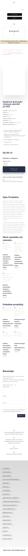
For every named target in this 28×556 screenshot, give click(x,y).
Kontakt (6, 483)
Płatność (6, 490)
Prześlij (21, 415)
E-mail (5, 403)
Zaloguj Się (14, 14)
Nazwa (5, 396)
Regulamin (6, 472)
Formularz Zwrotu (9, 505)
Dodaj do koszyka (14, 169)
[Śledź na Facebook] (1, 3)
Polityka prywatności (11, 479)
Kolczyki (6, 516)
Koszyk (15, 18)
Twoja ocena (6, 384)
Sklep (5, 531)
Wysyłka (6, 494)
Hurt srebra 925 (8, 508)
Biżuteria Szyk (7, 49)
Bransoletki (7, 512)
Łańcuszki (6, 520)
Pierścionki (7, 523)
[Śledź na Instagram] (4, 3)
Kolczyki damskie (18, 49)
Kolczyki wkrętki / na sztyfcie (12, 50)
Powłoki (6, 486)
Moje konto (7, 538)
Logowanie (7, 535)
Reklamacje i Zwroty (10, 497)
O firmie (6, 468)
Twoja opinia (6, 386)
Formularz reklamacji (11, 501)
